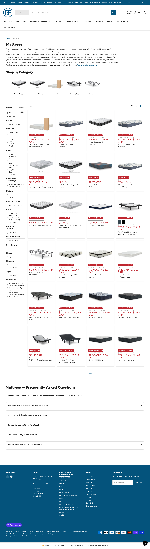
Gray (10, 159)
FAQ (64, 2)
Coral (10, 172)
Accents (99, 21)
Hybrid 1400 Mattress (126, 360)
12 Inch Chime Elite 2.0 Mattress (126, 145)
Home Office (72, 21)
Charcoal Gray (13, 165)
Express (11, 265)
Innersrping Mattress (15, 205)
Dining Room (21, 21)
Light (10, 257)
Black (10, 163)
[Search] (113, 12)
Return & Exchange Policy (48, 2)
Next (91, 373)
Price (8, 209)
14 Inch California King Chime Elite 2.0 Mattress (129, 186)
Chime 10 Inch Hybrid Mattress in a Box (70, 276)
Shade (9, 253)
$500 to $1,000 (14, 216)
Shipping (10, 261)
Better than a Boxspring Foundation (38, 273)
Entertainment (86, 21)
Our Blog (127, 2)
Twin (10, 141)
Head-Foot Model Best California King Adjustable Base (41, 359)
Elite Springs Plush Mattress (69, 317)
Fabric (11, 195)
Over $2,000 (13, 222)
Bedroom (33, 21)
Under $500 (13, 213)
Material (10, 191)
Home (8, 38)
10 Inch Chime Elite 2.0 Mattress (67, 145)
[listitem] (19, 87)
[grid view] (139, 105)
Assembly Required (15, 187)
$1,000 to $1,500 (14, 218)
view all (21, 107)
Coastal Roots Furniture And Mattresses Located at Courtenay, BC (103, 2)
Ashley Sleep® (13, 292)
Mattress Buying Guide (75, 2)
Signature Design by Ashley (15, 289)
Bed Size (10, 129)
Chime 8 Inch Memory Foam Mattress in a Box (128, 276)
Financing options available (87, 65)
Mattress (59, 21)
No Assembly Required (16, 184)
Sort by (30, 106)
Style (8, 271)
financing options (30, 439)
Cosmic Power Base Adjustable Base (40, 318)
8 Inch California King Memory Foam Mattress (70, 226)
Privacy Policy (35, 2)
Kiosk (59, 2)
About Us (5, 2)
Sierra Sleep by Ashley (16, 283)
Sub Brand (11, 280)
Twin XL (11, 144)
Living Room (7, 21)
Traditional (12, 232)
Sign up (139, 482)
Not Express (13, 267)
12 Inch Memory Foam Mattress (41, 187)
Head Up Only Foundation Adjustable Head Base (68, 361)
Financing (19, 2)
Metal (11, 197)
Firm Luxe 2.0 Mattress (97, 317)
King (10, 137)
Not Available (13, 241)
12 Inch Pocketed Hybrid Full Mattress (69, 186)
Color (8, 150)
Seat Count (11, 245)
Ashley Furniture (14, 124)
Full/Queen (12, 146)
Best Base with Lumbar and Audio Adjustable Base (128, 233)
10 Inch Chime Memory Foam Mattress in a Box (40, 145)
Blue (10, 168)
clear (22, 112)
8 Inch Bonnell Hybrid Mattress (40, 225)
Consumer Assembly (11, 180)
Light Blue (12, 174)
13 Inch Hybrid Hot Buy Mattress (97, 186)
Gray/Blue (12, 170)
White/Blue (12, 156)
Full (10, 135)
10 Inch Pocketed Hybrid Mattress (97, 143)
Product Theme (10, 227)
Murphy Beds (46, 21)
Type (8, 112)
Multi (10, 161)
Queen (11, 139)
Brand (9, 121)
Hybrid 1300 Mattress (96, 360)
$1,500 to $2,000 (14, 220)
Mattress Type (13, 201)
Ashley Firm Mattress (96, 225)
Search (26, 2)
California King (13, 133)
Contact (12, 2)
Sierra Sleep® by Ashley (16, 286)
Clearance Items (9, 27)
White (11, 154)
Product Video (13, 237)
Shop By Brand (122, 21)
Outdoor (109, 21)
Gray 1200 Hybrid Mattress (128, 317)
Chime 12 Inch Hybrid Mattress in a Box (99, 276)
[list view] (142, 105)
